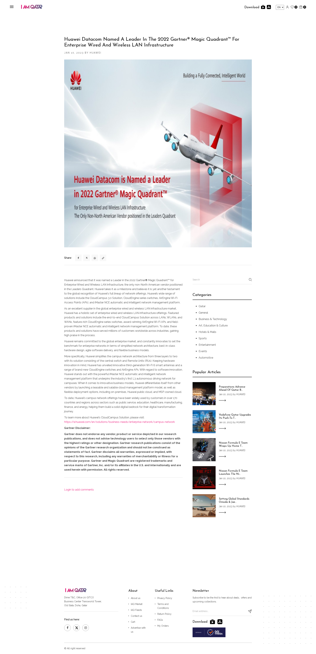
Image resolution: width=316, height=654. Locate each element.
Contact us (136, 616)
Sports (203, 338)
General (203, 312)
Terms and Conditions (163, 606)
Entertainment (207, 344)
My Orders (163, 626)
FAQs (160, 620)
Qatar (202, 306)
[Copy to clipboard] (103, 258)
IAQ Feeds (136, 610)
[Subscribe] (250, 611)
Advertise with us (138, 629)
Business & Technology (213, 319)
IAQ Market (136, 604)
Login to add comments (79, 489)
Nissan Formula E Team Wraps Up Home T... (233, 444)
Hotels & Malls (207, 332)
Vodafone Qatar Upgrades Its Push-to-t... (235, 416)
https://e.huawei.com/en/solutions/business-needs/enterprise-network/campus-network (119, 421)
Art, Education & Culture (213, 325)
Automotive (206, 357)
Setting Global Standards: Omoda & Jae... (234, 500)
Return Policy (164, 614)
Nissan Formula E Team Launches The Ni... (233, 472)
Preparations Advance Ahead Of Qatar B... (232, 388)
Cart (133, 622)
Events (203, 351)
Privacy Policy (164, 598)
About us (135, 598)
